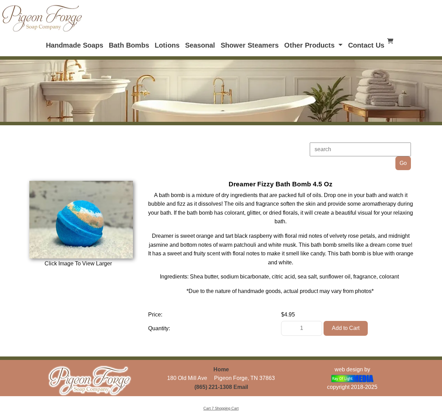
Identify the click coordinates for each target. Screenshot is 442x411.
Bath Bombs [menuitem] (129, 45)
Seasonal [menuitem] (200, 45)
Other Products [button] (310, 45)
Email (240, 387)
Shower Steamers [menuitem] (250, 45)
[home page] (42, 18)
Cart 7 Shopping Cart (221, 408)
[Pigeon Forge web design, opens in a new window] (352, 378)
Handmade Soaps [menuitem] (74, 45)
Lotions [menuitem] (167, 45)
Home (221, 369)
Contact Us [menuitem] (366, 45)
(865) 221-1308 (213, 387)
